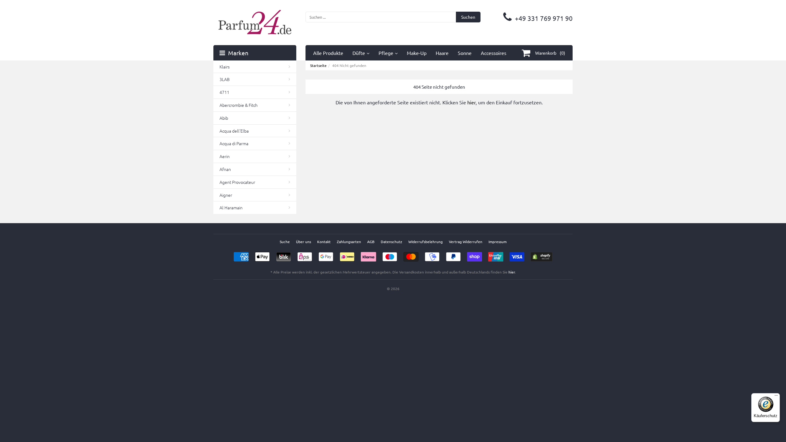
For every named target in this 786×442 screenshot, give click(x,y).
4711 (224, 92)
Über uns (303, 241)
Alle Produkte (328, 53)
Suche (285, 241)
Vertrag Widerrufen (465, 241)
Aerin (225, 156)
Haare (442, 53)
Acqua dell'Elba (234, 131)
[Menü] (776, 397)
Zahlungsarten (349, 241)
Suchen (468, 17)
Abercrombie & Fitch (239, 105)
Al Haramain (231, 207)
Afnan (225, 169)
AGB (371, 241)
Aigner (226, 195)
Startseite (318, 65)
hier (471, 102)
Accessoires (493, 53)
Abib (224, 118)
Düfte (358, 53)
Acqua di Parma (234, 143)
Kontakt (324, 241)
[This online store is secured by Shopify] (541, 254)
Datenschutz (391, 241)
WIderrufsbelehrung (425, 241)
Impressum (497, 241)
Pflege (386, 53)
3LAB (225, 79)
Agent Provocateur (237, 182)
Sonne (465, 53)
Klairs (225, 67)
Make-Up (416, 53)
